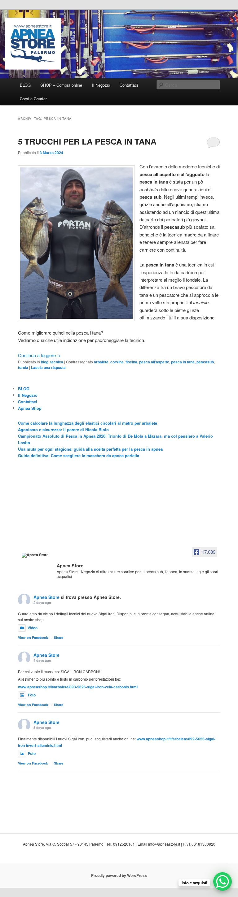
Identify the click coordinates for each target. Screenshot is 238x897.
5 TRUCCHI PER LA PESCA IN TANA (87, 141)
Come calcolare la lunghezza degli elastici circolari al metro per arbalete (87, 423)
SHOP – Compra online (61, 85)
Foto (32, 695)
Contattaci (129, 85)
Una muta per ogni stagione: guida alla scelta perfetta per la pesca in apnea (90, 449)
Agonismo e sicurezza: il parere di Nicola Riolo (63, 429)
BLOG (25, 85)
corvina (117, 362)
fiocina (131, 362)
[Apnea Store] (37, 555)
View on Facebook (33, 637)
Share (58, 637)
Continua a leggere (39, 355)
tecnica (56, 362)
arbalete (101, 362)
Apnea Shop (30, 408)
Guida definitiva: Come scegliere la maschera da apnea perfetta (78, 455)
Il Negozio (101, 85)
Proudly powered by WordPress (119, 875)
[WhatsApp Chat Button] (222, 881)
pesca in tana (183, 362)
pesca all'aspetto (154, 362)
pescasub (205, 362)
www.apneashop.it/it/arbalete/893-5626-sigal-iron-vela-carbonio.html (78, 687)
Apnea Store (46, 597)
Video (32, 627)
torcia (23, 367)
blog (44, 362)
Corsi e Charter (33, 99)
